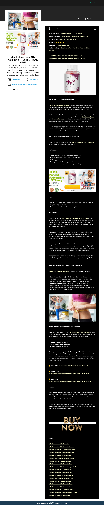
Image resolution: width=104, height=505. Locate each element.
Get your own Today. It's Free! (52, 503)
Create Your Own (94, 3)
